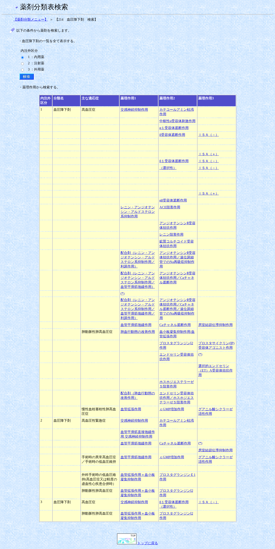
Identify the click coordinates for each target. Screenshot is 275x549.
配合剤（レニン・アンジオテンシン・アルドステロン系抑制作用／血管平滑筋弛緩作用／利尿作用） (138, 309)
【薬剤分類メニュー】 (31, 19)
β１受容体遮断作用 (174, 161)
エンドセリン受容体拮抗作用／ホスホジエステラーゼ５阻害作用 (176, 397)
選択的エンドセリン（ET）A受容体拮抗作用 (215, 370)
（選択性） (168, 168)
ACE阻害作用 (169, 207)
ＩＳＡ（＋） (208, 154)
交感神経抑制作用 (134, 109)
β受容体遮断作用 (172, 135)
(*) (122, 293)
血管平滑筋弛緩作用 (136, 325)
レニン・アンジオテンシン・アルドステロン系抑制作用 (138, 211)
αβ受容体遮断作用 (173, 200)
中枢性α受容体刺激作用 (177, 121)
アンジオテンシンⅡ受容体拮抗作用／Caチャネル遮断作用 (177, 277)
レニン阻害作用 (171, 234)
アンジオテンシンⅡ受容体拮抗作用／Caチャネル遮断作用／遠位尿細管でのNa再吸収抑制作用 (177, 309)
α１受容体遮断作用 (174, 128)
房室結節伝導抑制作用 (215, 325)
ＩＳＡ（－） (208, 135)
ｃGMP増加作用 (171, 409)
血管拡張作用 (131, 409)
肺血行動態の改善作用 (138, 332)
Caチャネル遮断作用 (175, 325)
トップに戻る (147, 543)
